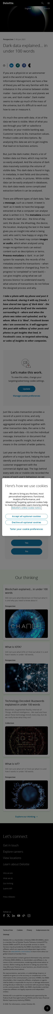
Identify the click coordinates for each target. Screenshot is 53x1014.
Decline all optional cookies (26, 522)
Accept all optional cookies (26, 516)
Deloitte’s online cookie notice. (26, 507)
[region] (26, 507)
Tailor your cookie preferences (26, 529)
